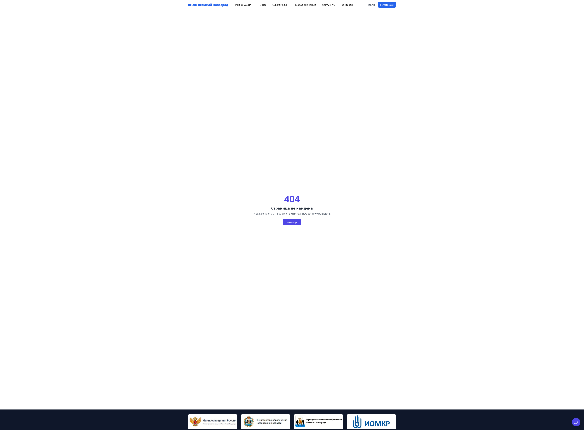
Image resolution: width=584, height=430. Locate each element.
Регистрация (387, 4)
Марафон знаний (305, 5)
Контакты (347, 5)
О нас (263, 5)
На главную (292, 222)
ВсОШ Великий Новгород (208, 5)
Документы (328, 5)
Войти (371, 4)
